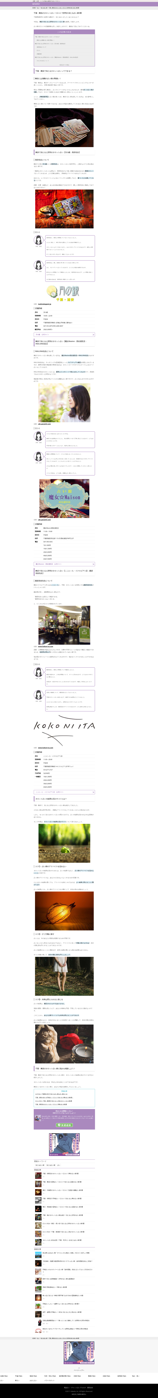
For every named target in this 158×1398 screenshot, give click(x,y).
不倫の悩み (18, 1376)
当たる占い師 (39, 1165)
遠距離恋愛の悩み (65, 1376)
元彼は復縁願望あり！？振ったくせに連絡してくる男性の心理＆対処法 (66, 1320)
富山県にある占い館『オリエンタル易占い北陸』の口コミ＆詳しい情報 (66, 1253)
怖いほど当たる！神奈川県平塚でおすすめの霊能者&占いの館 (63, 1295)
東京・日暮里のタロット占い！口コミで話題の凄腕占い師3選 (63, 1190)
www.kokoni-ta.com (45, 646)
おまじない (33, 1380)
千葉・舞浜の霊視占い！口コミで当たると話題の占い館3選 (62, 1182)
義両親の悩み (121, 1376)
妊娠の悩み (106, 1376)
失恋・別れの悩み (50, 1376)
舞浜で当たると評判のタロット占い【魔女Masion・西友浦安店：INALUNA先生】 (57, 57)
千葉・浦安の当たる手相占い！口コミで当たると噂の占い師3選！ (54, 1097)
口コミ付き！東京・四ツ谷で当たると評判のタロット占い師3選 (63, 1223)
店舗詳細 (39, 54)
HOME (34, 8)
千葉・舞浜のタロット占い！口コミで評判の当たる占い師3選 (64, 8)
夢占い (17, 1380)
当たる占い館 (44, 8)
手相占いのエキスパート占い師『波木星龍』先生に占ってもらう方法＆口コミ (67, 1270)
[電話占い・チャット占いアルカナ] (79, 1364)
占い (38, 8)
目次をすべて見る (64, 65)
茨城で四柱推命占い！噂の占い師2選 (55, 1287)
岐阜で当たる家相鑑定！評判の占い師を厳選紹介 (59, 1279)
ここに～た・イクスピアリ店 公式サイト (50, 792)
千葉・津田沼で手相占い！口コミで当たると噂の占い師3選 (62, 1199)
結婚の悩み (4, 1376)
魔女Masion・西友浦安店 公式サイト (49, 564)
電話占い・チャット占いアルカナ (75, 1388)
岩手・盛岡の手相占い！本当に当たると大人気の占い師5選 (62, 1312)
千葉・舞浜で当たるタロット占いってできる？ (47, 37)
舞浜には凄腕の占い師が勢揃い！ (46, 40)
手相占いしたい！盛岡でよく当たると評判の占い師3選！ (61, 1304)
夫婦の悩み (77, 1376)
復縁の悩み (33, 1376)
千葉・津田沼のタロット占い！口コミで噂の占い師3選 (51, 1104)
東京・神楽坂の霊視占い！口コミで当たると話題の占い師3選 (63, 1207)
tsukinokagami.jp (44, 304)
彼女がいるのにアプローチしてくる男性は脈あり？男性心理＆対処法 (65, 1329)
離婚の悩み (92, 1376)
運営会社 (90, 1388)
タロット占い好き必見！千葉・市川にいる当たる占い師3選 (62, 1240)
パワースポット (49, 1380)
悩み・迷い (135, 1376)
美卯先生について (41, 47)
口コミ (38, 50)
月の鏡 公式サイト (42, 334)
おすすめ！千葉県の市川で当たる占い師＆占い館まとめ (51, 1094)
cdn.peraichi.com (44, 424)
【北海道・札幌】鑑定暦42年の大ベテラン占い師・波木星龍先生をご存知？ (68, 1261)
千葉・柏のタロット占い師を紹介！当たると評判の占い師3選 (63, 1215)
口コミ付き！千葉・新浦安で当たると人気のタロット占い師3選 (53, 1101)
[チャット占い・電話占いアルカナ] (64, 1155)
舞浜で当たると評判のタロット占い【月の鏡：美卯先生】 (50, 43)
